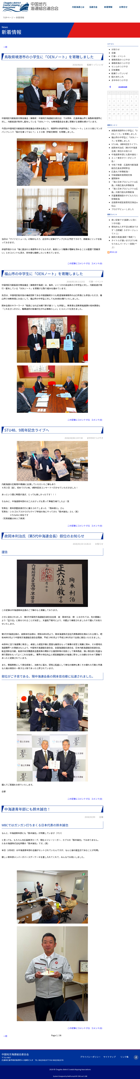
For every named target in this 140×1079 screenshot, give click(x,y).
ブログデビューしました (122, 209)
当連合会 (93, 6)
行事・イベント (118, 56)
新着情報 (108, 6)
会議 (113, 52)
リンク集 (124, 1056)
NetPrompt (71, 1076)
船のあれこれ (117, 76)
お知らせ (115, 49)
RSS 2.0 (113, 252)
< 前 (5, 46)
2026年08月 (122, 87)
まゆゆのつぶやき (119, 80)
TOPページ (8, 17)
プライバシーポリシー (90, 1056)
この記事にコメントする (78, 263)
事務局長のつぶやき (120, 63)
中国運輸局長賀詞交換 (121, 174)
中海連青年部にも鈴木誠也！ (124, 154)
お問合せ (123, 6)
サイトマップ (109, 1056)
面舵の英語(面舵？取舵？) (123, 236)
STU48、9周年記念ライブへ (124, 144)
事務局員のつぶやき (120, 59)
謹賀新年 (115, 178)
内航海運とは (78, 6)
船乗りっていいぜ (119, 73)
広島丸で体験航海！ (120, 171)
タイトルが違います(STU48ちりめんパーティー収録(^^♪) (124, 244)
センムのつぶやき (119, 66)
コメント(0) (96, 263)
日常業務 (115, 69)
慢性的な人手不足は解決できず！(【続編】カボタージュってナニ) (124, 230)
